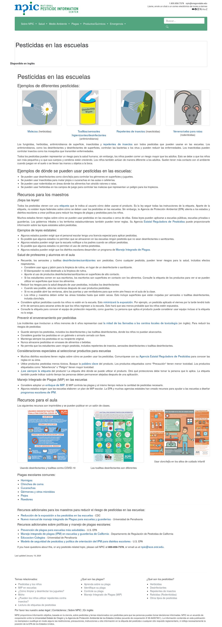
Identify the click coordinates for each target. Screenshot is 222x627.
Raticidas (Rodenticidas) (163, 594)
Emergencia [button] (117, 23)
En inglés (88, 610)
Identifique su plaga (95, 587)
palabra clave (90, 363)
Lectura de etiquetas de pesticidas (37, 605)
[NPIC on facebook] (196, 9)
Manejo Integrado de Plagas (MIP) (103, 594)
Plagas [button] (75, 23)
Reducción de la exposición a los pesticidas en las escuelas (57, 515)
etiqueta (64, 205)
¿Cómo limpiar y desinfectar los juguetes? (41, 591)
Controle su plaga (94, 591)
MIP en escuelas (27, 587)
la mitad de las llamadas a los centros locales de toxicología (140, 323)
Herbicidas (156, 584)
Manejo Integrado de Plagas (133, 249)
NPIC (17, 615)
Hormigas (26, 480)
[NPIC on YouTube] (193, 9)
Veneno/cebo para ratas (187, 131)
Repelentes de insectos (131, 131)
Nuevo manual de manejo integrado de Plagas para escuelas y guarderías (66, 519)
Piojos (24, 495)
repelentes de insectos (118, 144)
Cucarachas (28, 488)
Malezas (33, 131)
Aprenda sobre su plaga (97, 584)
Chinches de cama (32, 484)
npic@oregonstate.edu (196, 3)
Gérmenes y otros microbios (38, 491)
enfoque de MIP (55, 385)
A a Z (204, 9)
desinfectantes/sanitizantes (79, 260)
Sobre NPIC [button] (28, 23)
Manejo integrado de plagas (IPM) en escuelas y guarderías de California (65, 533)
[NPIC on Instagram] (198, 9)
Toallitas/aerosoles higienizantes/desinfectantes (89, 133)
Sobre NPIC (74, 610)
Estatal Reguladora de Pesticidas (164, 221)
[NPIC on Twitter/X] (201, 9)
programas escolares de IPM (38, 392)
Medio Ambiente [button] (58, 23)
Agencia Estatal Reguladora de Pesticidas (164, 356)
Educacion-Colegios (33, 537)
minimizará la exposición (118, 302)
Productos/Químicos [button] (94, 23)
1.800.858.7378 (176, 3)
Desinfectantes (158, 587)
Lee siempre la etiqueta (36, 371)
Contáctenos (59, 610)
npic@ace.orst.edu (152, 547)
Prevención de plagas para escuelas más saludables (53, 530)
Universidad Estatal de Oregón (49, 617)
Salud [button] (42, 23)
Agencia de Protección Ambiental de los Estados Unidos (94, 617)
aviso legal (44, 610)
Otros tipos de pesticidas (163, 598)
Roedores (27, 499)
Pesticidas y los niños (30, 584)
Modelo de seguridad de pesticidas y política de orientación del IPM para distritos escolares (76, 541)
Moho (21, 594)
